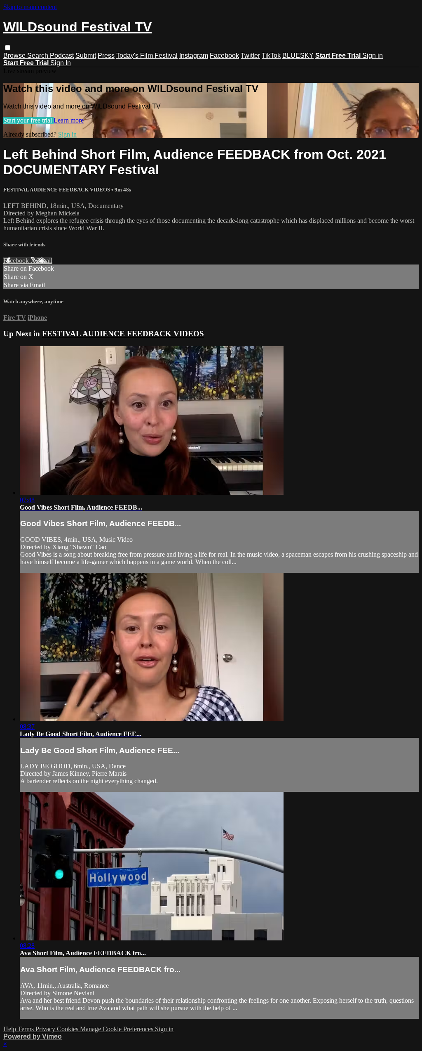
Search (38, 55)
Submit (85, 55)
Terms (26, 1028)
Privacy (46, 1028)
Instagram (193, 55)
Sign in (372, 55)
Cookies (68, 1028)
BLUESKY (298, 55)
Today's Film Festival (147, 55)
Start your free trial (28, 120)
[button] (7, 47)
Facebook (224, 55)
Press (106, 55)
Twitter (250, 55)
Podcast (62, 55)
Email (44, 260)
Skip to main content (30, 6)
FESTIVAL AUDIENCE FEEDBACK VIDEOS (57, 190)
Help (10, 1028)
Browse (15, 55)
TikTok (271, 55)
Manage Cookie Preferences (117, 1028)
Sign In (60, 62)
